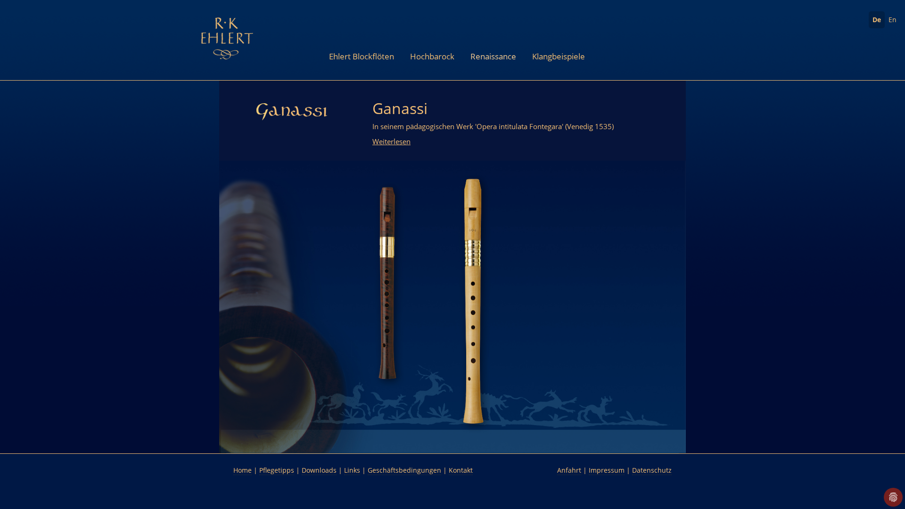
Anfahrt (569, 470)
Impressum (607, 470)
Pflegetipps (276, 470)
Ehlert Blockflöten (361, 56)
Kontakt (461, 470)
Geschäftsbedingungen (404, 470)
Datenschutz (652, 470)
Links (352, 470)
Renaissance (493, 56)
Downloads (319, 470)
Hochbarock (432, 56)
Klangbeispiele (558, 56)
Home (242, 470)
